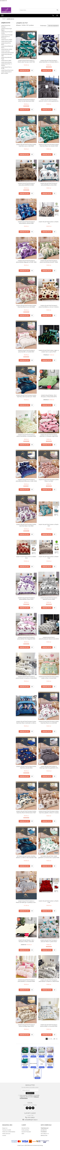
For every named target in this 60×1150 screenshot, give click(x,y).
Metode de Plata (25, 1128)
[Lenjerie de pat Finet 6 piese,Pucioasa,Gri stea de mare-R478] (48, 624)
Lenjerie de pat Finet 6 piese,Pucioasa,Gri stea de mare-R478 (49, 638)
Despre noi (4, 1128)
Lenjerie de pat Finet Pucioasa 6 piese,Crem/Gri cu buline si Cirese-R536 (26, 677)
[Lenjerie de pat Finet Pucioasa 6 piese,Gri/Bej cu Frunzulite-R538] (48, 1009)
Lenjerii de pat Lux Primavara (5, 37)
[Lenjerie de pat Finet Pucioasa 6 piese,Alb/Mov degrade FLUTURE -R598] (26, 248)
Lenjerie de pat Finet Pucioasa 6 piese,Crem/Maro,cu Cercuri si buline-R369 (49, 306)
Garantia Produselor (26, 1131)
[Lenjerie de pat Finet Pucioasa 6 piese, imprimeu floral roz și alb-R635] (48, 706)
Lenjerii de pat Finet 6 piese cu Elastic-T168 (49, 901)
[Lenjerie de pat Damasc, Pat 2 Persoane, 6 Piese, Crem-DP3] (26, 927)
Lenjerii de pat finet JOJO (6, 35)
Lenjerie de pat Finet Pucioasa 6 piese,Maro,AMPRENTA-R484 (26, 184)
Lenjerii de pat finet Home (7, 70)
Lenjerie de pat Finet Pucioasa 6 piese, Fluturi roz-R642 (49, 480)
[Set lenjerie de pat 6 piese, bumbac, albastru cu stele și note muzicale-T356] (26, 840)
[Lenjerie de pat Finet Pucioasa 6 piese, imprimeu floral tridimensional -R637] (26, 796)
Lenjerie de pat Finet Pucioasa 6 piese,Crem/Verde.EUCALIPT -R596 (49, 261)
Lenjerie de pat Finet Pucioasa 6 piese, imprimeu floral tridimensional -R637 (26, 811)
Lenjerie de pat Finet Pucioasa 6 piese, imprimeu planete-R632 (26, 767)
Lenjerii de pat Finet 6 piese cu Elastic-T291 (49, 525)
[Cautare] (57, 10)
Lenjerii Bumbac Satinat (6, 49)
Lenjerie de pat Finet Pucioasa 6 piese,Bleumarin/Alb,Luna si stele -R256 (26, 480)
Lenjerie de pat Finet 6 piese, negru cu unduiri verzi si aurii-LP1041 (49, 351)
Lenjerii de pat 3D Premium (7, 52)
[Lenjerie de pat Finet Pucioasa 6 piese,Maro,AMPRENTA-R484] (26, 171)
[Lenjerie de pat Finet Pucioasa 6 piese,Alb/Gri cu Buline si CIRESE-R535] (48, 966)
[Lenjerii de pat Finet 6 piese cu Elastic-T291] (48, 509)
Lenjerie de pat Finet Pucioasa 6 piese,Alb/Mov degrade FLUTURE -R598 (26, 261)
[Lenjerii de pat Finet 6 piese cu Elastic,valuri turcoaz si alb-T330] (26, 45)
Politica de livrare (6, 1133)
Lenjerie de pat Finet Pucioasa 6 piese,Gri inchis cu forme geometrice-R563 (49, 100)
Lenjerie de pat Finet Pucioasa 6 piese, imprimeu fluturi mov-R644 (26, 525)
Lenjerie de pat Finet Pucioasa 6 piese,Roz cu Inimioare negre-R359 (49, 435)
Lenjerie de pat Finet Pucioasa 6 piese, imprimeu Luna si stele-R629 (26, 145)
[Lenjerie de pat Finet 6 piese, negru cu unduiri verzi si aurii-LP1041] (48, 334)
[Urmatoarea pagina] (57, 1039)
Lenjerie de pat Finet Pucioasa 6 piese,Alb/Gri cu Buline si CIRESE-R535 (49, 980)
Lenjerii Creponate (5, 51)
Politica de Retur (25, 1130)
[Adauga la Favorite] (32, 70)
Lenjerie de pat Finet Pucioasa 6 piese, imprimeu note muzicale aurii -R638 (26, 395)
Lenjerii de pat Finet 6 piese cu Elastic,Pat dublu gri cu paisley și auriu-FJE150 (26, 901)
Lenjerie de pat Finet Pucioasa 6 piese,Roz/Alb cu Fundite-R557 (26, 351)
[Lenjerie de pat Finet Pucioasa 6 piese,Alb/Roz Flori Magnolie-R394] (26, 624)
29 (54, 1039)
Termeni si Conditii (6, 1130)
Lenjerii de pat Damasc (6, 62)
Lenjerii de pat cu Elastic (6, 39)
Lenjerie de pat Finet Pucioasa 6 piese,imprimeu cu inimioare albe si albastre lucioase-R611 (48, 61)
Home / (4, 19)
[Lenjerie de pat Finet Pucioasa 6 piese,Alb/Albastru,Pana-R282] (48, 171)
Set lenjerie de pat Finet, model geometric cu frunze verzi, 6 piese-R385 (48, 856)
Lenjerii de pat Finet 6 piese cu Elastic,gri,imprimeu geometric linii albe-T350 (49, 767)
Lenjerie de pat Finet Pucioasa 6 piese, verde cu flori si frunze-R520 (49, 677)
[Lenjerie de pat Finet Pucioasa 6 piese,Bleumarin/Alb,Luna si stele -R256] (26, 464)
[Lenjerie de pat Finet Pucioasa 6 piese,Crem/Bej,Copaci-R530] (26, 1009)
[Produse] (2, 16)
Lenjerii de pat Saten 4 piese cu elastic (6, 72)
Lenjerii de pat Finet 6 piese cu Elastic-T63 (49, 222)
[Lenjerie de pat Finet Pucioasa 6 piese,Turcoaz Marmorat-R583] (26, 87)
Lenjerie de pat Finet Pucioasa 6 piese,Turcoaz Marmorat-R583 (26, 100)
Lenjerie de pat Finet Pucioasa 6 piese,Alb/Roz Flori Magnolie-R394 (26, 638)
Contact (4, 1135)
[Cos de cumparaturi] (57, 15)
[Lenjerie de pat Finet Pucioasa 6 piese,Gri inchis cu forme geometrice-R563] (48, 87)
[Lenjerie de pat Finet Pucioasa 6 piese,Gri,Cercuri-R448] (48, 584)
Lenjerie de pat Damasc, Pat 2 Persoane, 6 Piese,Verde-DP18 (49, 395)
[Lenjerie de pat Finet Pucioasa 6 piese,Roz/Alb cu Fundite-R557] (26, 335)
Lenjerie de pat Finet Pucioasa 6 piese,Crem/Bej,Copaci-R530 (26, 1025)
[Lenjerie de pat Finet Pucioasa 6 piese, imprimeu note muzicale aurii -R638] (26, 379)
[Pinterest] (30, 1108)
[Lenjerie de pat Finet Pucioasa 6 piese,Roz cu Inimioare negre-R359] (48, 421)
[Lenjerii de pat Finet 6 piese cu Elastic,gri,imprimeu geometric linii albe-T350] (48, 751)
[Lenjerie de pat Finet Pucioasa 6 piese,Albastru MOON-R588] (26, 209)
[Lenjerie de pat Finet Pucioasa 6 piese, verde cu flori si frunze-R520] (48, 664)
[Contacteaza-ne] (53, 15)
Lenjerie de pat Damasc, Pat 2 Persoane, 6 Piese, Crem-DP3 (26, 940)
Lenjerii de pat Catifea (6, 60)
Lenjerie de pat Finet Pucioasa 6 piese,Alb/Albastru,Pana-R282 (48, 184)
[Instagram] (33, 1108)
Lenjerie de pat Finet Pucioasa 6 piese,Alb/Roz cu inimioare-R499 (26, 980)
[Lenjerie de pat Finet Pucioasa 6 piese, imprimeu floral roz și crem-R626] (26, 290)
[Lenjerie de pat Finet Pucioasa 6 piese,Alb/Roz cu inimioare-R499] (26, 967)
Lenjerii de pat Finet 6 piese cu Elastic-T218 (26, 557)
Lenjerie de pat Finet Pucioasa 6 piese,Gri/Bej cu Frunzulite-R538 (48, 1025)
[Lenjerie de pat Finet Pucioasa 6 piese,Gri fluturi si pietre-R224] (48, 927)
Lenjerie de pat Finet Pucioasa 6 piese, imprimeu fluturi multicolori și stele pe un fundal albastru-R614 (26, 722)
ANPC (23, 1133)
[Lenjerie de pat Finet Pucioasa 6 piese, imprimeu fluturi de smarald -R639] (48, 129)
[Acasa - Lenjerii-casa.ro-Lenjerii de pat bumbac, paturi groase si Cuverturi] (9, 10)
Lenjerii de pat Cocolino (6, 41)
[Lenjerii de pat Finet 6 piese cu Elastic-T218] (26, 547)
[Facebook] (27, 1108)
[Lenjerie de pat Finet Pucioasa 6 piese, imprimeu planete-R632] (26, 751)
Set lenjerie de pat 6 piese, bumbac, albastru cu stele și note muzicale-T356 (26, 856)
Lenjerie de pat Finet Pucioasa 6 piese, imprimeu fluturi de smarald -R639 (49, 145)
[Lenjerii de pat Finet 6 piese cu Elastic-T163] (48, 547)
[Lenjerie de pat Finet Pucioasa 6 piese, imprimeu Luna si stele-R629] (26, 129)
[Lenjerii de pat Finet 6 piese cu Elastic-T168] (48, 885)
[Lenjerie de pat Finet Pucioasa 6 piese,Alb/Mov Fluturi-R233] (26, 584)
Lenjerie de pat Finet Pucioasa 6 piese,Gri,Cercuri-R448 (48, 598)
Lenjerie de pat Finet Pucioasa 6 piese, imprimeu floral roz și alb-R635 (49, 722)
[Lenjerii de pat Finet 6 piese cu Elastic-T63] (48, 209)
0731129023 (31, 1117)
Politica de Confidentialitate (8, 1131)
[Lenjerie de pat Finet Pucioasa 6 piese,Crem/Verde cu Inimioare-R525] (26, 421)
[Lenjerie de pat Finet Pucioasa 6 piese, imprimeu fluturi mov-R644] (26, 509)
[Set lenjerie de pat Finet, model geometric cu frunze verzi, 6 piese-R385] (48, 840)
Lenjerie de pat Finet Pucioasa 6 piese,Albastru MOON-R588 (26, 222)
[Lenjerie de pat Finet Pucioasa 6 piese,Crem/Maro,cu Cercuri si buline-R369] (48, 290)
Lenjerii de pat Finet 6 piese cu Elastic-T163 (49, 557)
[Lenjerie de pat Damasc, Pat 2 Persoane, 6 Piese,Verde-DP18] (48, 380)
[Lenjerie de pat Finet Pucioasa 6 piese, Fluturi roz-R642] (48, 464)
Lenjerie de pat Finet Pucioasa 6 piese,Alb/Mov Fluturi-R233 (26, 598)
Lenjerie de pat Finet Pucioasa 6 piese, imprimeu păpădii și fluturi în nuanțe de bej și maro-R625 (49, 811)
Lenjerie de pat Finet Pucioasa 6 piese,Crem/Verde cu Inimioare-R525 (26, 435)
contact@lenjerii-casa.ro (30, 1119)
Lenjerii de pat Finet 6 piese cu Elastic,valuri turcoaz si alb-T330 (26, 61)
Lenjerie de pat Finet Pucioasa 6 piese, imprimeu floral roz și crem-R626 (26, 306)
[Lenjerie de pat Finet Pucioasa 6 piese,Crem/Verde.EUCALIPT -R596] (48, 248)
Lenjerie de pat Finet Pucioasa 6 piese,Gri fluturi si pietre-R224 (48, 940)
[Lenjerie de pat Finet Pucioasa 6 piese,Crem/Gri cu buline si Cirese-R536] (26, 664)
